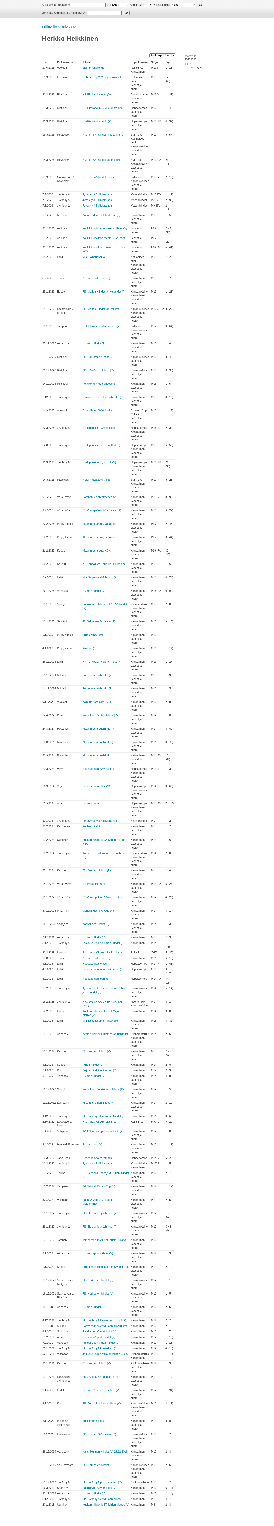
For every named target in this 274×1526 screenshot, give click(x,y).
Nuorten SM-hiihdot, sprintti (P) (101, 159)
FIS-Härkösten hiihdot (95, 1464)
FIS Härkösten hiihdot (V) (97, 356)
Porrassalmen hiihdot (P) (97, 688)
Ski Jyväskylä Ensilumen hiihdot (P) (104, 1320)
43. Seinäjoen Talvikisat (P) (98, 621)
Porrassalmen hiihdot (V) (97, 675)
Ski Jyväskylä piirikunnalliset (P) (102, 1482)
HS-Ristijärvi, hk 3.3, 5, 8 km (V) (102, 107)
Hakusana (64, 4)
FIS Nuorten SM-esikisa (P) (99, 1434)
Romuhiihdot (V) (92, 1144)
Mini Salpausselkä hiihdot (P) (100, 577)
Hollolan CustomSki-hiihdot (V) (101, 1390)
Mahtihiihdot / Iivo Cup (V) (98, 910)
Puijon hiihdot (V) (92, 634)
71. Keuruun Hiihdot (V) (96, 1051)
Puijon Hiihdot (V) (92, 1064)
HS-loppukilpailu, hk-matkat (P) (101, 445)
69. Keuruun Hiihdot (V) (96, 1363)
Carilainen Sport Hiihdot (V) (98, 1337)
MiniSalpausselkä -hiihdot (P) (100, 1020)
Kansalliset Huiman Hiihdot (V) (100, 1342)
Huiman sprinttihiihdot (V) (97, 1253)
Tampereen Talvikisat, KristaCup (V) (104, 1239)
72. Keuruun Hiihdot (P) (96, 870)
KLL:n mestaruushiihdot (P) (99, 742)
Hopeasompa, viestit (94, 963)
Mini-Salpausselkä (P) (95, 256)
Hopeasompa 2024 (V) (96, 786)
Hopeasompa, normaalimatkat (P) (103, 969)
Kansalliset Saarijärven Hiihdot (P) (103, 1089)
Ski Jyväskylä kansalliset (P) (100, 1348)
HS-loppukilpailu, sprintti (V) (99, 462)
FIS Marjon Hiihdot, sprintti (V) (100, 308)
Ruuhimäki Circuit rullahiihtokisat (102, 952)
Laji (108, 4)
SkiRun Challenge (93, 67)
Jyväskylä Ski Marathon (97, 194)
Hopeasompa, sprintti (95, 978)
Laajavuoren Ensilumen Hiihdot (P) (103, 943)
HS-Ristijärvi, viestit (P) (96, 94)
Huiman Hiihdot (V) (93, 590)
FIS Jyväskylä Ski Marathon (99, 820)
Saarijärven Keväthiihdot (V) (99, 1331)
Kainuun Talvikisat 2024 (96, 701)
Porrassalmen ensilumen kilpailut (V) (104, 1325)
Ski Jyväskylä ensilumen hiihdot (101, 1499)
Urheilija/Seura (77, 12)
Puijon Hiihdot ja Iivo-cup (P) (99, 1070)
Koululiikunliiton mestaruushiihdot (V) (104, 228)
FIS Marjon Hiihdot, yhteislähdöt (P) (103, 291)
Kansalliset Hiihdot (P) (95, 924)
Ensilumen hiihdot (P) (95, 1420)
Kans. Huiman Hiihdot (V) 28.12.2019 (104, 1451)
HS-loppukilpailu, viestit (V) (98, 427)
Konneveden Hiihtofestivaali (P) (101, 215)
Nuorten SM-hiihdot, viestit (98, 177)
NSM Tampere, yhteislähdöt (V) (101, 326)
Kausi (133, 4)
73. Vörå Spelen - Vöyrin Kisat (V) (102, 897)
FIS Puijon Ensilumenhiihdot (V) (101, 1403)
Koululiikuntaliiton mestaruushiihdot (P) (105, 237)
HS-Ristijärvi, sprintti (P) (97, 121)
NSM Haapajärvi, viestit (96, 479)
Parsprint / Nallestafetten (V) (99, 496)
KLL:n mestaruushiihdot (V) (99, 728)
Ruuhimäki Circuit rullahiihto (99, 1121)
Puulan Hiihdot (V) (93, 826)
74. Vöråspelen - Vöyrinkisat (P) (101, 510)
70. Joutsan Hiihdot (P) (96, 958)
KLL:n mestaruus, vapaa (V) (99, 523)
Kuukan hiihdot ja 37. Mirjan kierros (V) (105, 1504)
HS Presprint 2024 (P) (95, 883)
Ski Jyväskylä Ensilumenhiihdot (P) (103, 1116)
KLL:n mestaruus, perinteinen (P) (102, 537)
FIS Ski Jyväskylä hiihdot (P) (100, 1226)
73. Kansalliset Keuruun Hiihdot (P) (103, 563)
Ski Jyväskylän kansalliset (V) (100, 1376)
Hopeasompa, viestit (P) (97, 1157)
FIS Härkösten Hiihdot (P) (98, 370)
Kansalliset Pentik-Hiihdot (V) (100, 715)
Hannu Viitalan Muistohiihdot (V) (101, 661)
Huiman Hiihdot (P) (93, 343)
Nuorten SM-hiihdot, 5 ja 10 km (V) (103, 134)
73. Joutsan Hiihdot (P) (96, 278)
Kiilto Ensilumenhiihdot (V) (98, 1102)
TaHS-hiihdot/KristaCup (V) (98, 1186)
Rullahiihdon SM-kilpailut (97, 410)
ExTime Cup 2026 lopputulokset (101, 77)
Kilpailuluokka (162, 4)
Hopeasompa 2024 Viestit (98, 768)
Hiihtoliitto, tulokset (59, 27)
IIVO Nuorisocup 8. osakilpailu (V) (103, 1131)
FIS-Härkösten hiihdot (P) (97, 1280)
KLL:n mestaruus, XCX (96, 550)
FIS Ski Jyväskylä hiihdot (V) (100, 1213)
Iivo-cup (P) (89, 648)
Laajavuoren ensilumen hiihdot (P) (103, 397)
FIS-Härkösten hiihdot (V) (97, 1293)
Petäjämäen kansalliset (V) (98, 383)
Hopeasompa (90, 803)
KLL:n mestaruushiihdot (96, 755)
